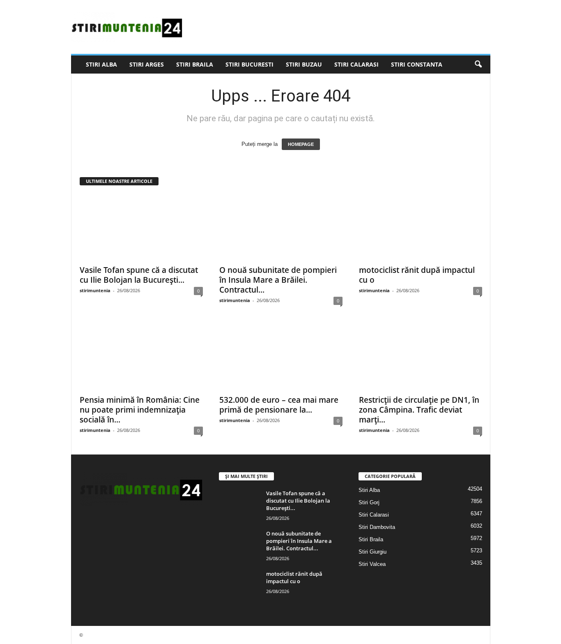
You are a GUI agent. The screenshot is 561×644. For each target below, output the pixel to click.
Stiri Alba (101, 64)
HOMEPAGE (301, 144)
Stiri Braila (194, 64)
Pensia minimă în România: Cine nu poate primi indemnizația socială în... (140, 410)
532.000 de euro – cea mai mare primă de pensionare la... (278, 405)
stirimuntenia (95, 290)
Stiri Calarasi (356, 64)
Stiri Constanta (416, 64)
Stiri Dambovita (377, 527)
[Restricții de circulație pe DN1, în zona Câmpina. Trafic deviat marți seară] (420, 357)
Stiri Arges (146, 64)
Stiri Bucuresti (249, 64)
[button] (478, 64)
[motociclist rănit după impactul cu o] (420, 227)
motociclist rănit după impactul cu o (417, 275)
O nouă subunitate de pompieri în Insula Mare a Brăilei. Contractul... (278, 280)
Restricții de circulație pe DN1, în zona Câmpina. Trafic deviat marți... (419, 410)
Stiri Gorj (369, 502)
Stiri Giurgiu (372, 552)
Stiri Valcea (372, 564)
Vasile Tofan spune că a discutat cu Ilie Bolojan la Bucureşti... (139, 275)
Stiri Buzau (304, 64)
